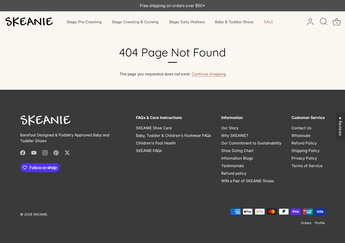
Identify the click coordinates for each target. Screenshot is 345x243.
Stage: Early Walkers (187, 21)
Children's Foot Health (156, 143)
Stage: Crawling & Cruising (135, 21)
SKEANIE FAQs (149, 150)
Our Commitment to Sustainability (251, 143)
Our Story (229, 128)
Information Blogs (237, 158)
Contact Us (301, 128)
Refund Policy (304, 143)
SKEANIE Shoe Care (154, 128)
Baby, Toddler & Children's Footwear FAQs (173, 135)
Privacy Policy (304, 158)
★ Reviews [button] (340, 126)
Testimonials (232, 165)
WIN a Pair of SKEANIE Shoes (247, 180)
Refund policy (233, 173)
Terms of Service (307, 165)
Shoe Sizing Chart (237, 150)
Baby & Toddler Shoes (234, 21)
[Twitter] (67, 152)
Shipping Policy (305, 150)
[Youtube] (33, 152)
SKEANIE (40, 214)
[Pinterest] (56, 152)
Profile (320, 223)
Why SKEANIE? (234, 135)
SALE (268, 21)
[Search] (323, 21)
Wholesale (300, 135)
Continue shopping (209, 74)
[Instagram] (44, 152)
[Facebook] (22, 152)
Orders (306, 223)
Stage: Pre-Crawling (84, 21)
